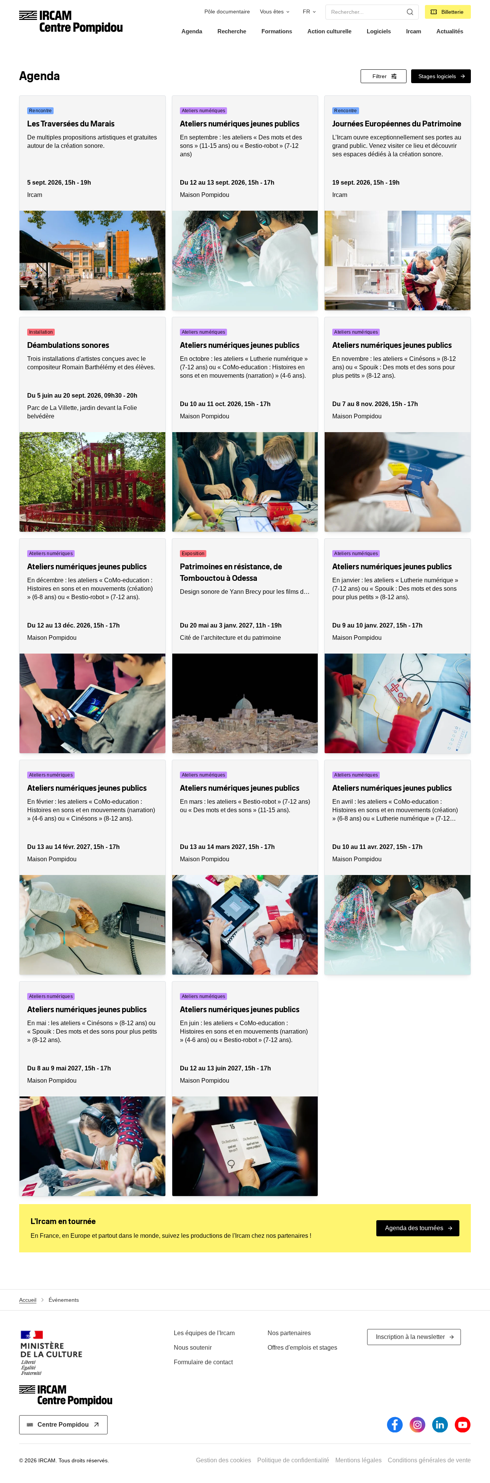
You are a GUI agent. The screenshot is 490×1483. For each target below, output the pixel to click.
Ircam (413, 31)
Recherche (231, 31)
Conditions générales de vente (429, 1460)
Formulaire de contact (203, 1362)
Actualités (449, 31)
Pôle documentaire (227, 12)
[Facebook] (395, 1424)
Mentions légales (358, 1460)
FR (306, 12)
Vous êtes (272, 12)
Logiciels (379, 31)
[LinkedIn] (440, 1424)
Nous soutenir (193, 1347)
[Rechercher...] (410, 12)
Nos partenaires (289, 1333)
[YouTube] (462, 1424)
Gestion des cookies (223, 1460)
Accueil (27, 1300)
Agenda (191, 31)
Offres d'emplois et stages (302, 1347)
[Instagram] (417, 1424)
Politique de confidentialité (293, 1460)
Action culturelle (329, 31)
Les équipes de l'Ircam (204, 1333)
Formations (276, 31)
